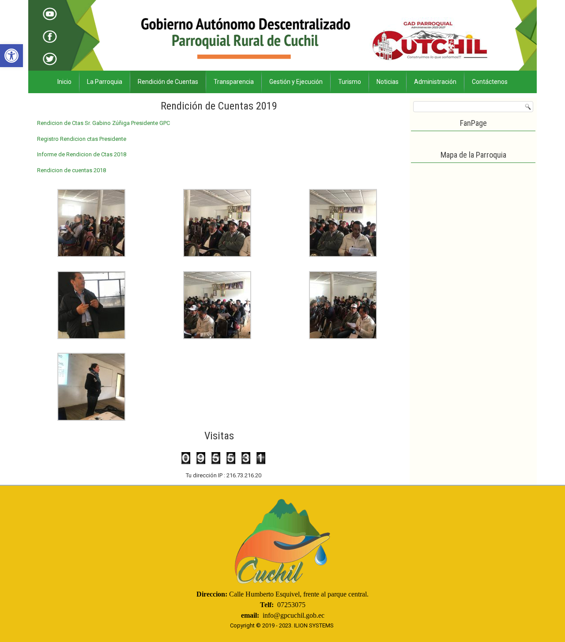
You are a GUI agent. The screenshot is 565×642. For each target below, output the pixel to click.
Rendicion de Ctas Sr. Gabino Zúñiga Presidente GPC (103, 123)
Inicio (64, 81)
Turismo (349, 81)
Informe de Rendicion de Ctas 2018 (81, 154)
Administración (435, 81)
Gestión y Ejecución (296, 81)
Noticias (388, 81)
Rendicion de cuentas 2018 (71, 170)
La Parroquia (104, 81)
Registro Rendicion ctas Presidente (81, 139)
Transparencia (234, 81)
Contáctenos (490, 81)
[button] (11, 55)
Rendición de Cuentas (168, 81)
